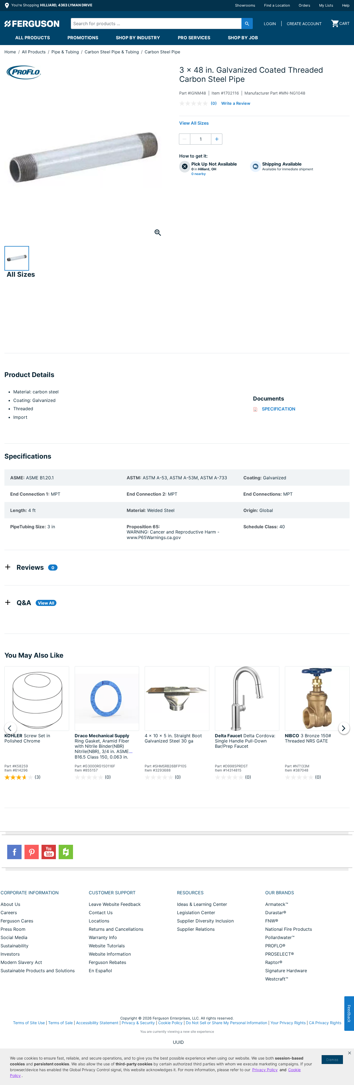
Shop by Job (243, 37)
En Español (100, 970)
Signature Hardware (286, 970)
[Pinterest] (31, 852)
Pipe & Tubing (65, 51)
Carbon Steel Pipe (162, 51)
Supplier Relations (196, 929)
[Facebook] (14, 852)
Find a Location (277, 5)
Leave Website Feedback (115, 904)
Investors (10, 954)
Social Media (14, 937)
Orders (304, 5)
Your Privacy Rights (288, 1022)
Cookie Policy (170, 1022)
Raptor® (273, 962)
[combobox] (157, 23)
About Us (10, 904)
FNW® (271, 921)
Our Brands (279, 892)
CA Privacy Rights (325, 1022)
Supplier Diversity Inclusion (205, 921)
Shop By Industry (138, 37)
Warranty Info (103, 937)
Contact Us (101, 912)
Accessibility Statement (97, 1022)
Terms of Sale (60, 1022)
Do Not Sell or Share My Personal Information (226, 1023)
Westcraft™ (276, 979)
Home (10, 51)
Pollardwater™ (280, 937)
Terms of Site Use (29, 1022)
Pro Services (194, 37)
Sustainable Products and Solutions (38, 970)
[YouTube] (48, 852)
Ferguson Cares (17, 921)
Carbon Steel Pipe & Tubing (112, 51)
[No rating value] (195, 103)
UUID (178, 1042)
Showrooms (245, 5)
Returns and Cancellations (116, 929)
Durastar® (275, 912)
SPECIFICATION (278, 409)
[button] (349, 1053)
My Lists (326, 5)
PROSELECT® (279, 954)
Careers (9, 912)
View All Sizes (194, 123)
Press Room (13, 929)
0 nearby (198, 174)
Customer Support (112, 892)
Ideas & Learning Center (202, 904)
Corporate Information (30, 892)
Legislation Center (196, 912)
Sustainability (14, 945)
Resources (190, 892)
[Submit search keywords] (247, 23)
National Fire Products (288, 929)
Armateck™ (276, 904)
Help (346, 5)
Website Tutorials (107, 945)
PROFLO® (275, 945)
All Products (32, 37)
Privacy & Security (138, 1022)
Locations (99, 921)
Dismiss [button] (332, 1060)
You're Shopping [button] (51, 5)
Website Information (110, 954)
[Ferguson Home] (32, 23)
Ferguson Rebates (107, 962)
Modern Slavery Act (21, 962)
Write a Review (235, 103)
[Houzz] (66, 852)
